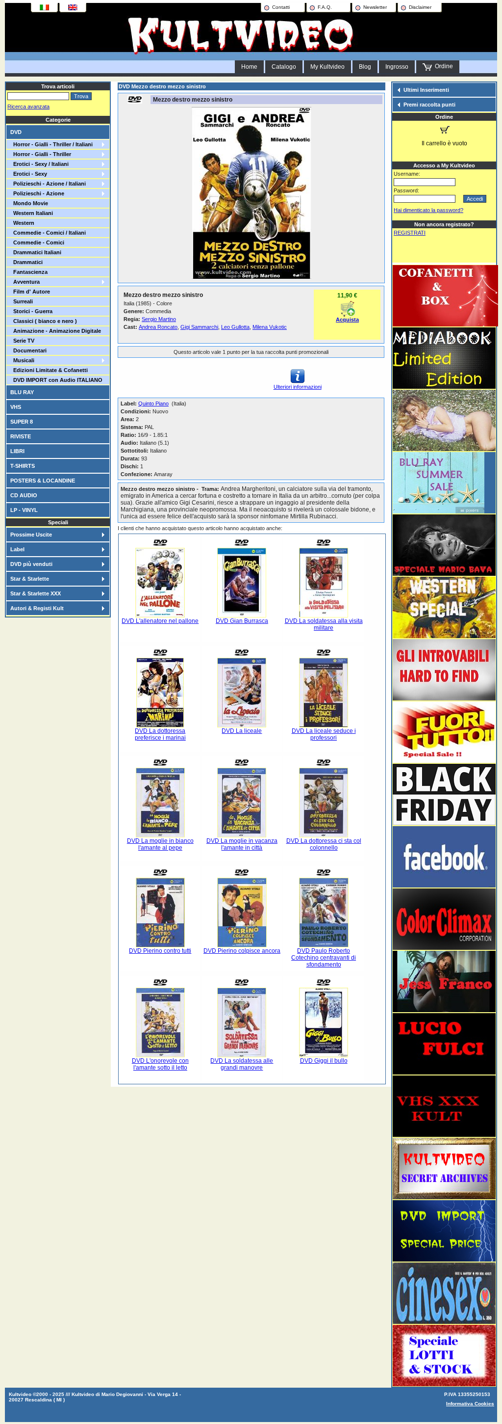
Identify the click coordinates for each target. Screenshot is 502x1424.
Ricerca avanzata (28, 106)
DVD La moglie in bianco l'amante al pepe (160, 844)
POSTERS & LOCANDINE (42, 481)
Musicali (22, 360)
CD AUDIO (23, 495)
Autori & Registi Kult (37, 608)
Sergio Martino (159, 319)
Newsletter (375, 7)
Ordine (442, 66)
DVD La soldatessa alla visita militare (324, 624)
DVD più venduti (31, 564)
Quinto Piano (153, 403)
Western (22, 223)
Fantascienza (29, 272)
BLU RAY (22, 392)
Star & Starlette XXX (35, 593)
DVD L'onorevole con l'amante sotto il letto (160, 1064)
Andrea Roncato (158, 327)
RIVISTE (20, 436)
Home (249, 66)
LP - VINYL (24, 510)
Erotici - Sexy (28, 174)
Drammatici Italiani (35, 252)
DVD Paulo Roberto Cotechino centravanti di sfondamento (323, 957)
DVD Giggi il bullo (324, 1060)
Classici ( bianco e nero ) (43, 321)
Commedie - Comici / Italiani (48, 233)
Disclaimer (420, 7)
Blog (365, 66)
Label (17, 549)
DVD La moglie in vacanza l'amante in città (241, 844)
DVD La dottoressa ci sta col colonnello (323, 844)
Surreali (21, 301)
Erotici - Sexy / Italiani (39, 164)
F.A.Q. (325, 7)
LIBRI (17, 451)
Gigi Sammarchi (199, 327)
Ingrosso (396, 66)
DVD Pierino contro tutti (160, 950)
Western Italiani (31, 213)
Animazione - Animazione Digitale (55, 331)
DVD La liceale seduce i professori (324, 734)
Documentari (28, 350)
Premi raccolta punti (429, 104)
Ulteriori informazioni (298, 387)
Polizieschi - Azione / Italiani (48, 184)
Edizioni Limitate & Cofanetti (49, 370)
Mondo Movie (29, 203)
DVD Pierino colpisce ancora (241, 950)
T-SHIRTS (22, 466)
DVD (16, 132)
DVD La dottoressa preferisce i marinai (160, 734)
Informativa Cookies (470, 1403)
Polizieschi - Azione (37, 193)
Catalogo (284, 66)
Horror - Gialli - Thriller (40, 154)
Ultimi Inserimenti (426, 90)
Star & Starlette (29, 579)
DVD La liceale (242, 730)
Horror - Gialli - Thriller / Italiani (51, 144)
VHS (15, 407)
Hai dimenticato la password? (428, 210)
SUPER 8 (21, 422)
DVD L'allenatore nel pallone (160, 621)
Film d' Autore (30, 292)
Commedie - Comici (37, 242)
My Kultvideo (327, 66)
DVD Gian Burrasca (242, 621)
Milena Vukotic (269, 327)
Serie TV (22, 341)
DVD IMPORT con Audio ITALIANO (56, 380)
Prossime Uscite (31, 534)
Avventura (25, 282)
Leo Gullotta (235, 327)
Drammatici (26, 262)
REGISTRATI (410, 233)
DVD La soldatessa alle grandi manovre (241, 1064)
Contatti (281, 7)
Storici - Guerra (31, 311)
